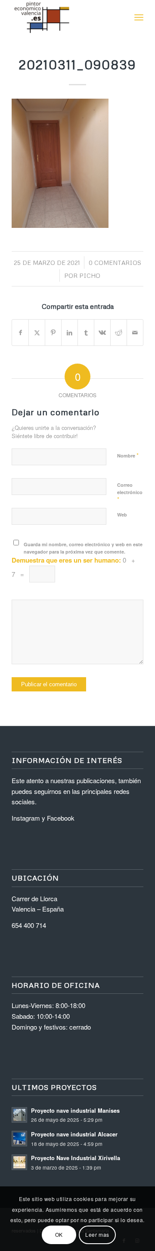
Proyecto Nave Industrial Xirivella (75, 1158)
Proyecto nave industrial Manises (75, 1110)
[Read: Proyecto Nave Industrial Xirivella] (19, 1162)
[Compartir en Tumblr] (86, 332)
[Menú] (138, 17)
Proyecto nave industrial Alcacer (74, 1134)
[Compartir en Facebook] (20, 332)
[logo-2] (64, 17)
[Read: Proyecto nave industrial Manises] (19, 1115)
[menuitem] (138, 17)
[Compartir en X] (37, 332)
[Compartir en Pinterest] (53, 332)
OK (59, 1234)
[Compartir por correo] (135, 332)
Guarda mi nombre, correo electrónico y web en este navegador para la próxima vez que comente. (83, 548)
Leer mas (97, 1234)
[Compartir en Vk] (102, 332)
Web (122, 514)
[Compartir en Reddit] (119, 332)
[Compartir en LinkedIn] (70, 332)
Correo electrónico (130, 492)
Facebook (60, 817)
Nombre (128, 455)
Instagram (26, 817)
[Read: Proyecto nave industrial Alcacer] (19, 1138)
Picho (89, 275)
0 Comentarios (115, 262)
